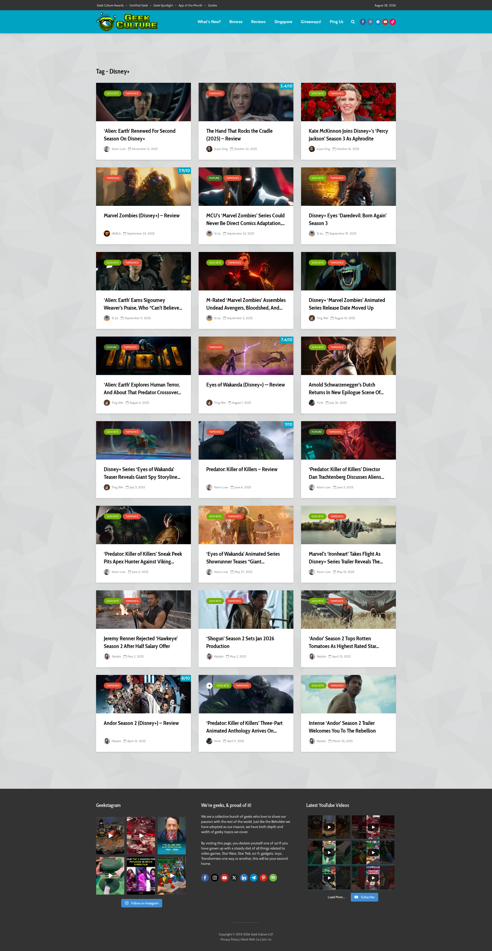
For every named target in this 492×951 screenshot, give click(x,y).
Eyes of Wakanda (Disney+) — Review (245, 384)
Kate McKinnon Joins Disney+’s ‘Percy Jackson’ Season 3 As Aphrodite (348, 134)
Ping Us (336, 21)
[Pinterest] (263, 878)
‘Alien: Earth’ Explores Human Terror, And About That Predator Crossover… (142, 388)
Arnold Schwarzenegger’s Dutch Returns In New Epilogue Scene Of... (346, 388)
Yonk (319, 402)
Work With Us (250, 939)
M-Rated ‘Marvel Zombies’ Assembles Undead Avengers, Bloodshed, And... (246, 304)
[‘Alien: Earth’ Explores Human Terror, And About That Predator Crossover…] (143, 356)
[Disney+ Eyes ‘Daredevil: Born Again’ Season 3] (348, 186)
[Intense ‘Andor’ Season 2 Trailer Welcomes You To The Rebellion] (348, 694)
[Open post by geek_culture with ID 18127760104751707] (172, 835)
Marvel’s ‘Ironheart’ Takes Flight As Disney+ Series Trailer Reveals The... (346, 557)
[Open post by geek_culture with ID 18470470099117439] (110, 835)
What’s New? (209, 21)
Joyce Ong (220, 149)
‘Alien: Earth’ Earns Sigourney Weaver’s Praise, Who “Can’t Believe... (143, 304)
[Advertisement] (246, 52)
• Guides (211, 5)
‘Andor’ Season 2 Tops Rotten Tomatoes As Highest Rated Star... (344, 642)
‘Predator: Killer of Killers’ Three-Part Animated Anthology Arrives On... (244, 727)
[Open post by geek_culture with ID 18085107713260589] (141, 835)
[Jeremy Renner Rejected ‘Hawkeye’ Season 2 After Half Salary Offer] (143, 609)
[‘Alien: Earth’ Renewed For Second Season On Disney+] (143, 102)
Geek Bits (113, 93)
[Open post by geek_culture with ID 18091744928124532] (110, 875)
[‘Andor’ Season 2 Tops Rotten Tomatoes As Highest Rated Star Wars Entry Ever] (348, 609)
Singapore (283, 21)
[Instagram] (215, 878)
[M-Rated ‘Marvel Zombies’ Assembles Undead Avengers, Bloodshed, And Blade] (246, 271)
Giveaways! (311, 21)
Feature (214, 178)
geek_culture (110, 821)
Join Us (266, 939)
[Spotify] (273, 878)
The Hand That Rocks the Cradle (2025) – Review (239, 134)
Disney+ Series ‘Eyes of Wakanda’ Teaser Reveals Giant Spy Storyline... (142, 473)
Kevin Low (118, 149)
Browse (235, 21)
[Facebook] (205, 878)
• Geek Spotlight (161, 5)
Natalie (116, 656)
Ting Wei (322, 318)
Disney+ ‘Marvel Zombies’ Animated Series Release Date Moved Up (347, 304)
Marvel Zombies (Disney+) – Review (142, 215)
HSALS (116, 233)
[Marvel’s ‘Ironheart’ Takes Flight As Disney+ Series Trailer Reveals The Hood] (348, 525)
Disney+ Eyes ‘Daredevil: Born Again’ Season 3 (347, 219)
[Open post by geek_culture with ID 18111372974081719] (172, 875)
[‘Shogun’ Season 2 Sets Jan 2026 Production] (246, 609)
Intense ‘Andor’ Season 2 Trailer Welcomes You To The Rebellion (342, 727)
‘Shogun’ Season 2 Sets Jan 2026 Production (240, 642)
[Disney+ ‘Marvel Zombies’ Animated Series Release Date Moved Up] (348, 271)
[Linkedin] (244, 878)
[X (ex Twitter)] (234, 878)
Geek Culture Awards (110, 5)
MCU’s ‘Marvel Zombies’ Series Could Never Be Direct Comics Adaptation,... (245, 219)
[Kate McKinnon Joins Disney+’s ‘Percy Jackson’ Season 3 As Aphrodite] (348, 102)
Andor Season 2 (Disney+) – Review (141, 723)
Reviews (258, 21)
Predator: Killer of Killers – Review (242, 469)
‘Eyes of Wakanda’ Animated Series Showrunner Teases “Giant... (243, 557)
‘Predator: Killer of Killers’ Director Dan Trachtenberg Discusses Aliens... (346, 473)
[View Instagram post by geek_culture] (121, 851)
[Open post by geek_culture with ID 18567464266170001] (141, 875)
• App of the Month (188, 5)
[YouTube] (224, 878)
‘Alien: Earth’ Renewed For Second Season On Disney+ (140, 134)
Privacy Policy (230, 939)
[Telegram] (254, 878)
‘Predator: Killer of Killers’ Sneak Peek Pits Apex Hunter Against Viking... (143, 557)
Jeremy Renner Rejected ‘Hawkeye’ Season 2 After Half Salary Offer (141, 642)
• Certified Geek (137, 5)
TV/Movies (132, 93)
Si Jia (217, 233)
